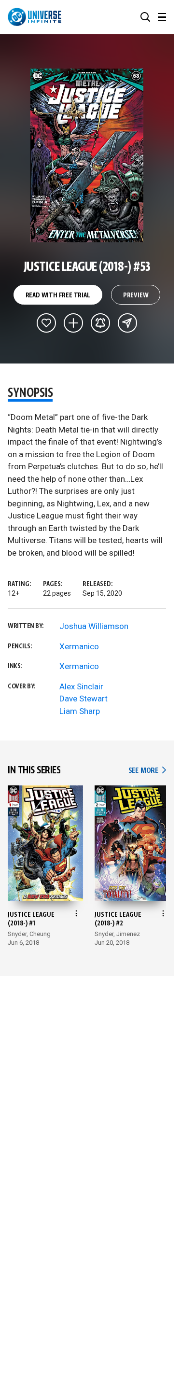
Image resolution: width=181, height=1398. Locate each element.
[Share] (127, 323)
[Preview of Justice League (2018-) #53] (87, 155)
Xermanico (79, 646)
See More (147, 771)
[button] (145, 17)
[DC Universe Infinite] (34, 17)
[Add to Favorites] (46, 323)
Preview (136, 295)
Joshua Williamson (93, 626)
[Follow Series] (100, 323)
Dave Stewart (83, 698)
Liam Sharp (79, 711)
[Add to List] (73, 323)
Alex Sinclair (81, 686)
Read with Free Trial (58, 295)
